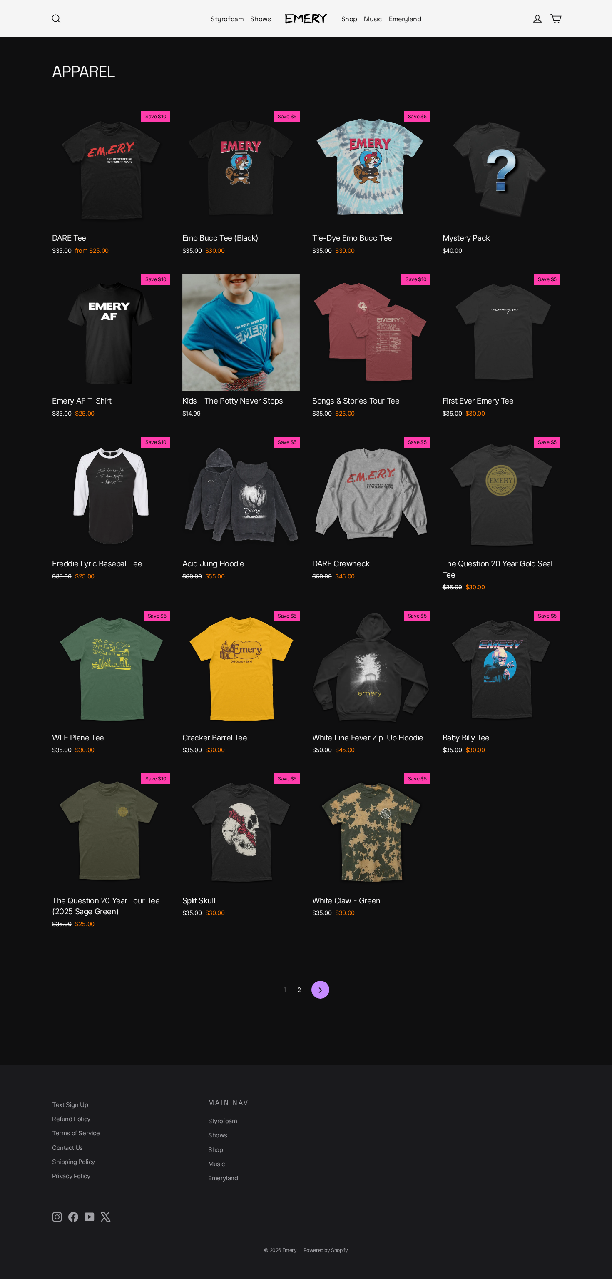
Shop (349, 19)
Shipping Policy (73, 1162)
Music (373, 19)
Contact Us (67, 1148)
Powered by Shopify (326, 1250)
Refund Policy (71, 1119)
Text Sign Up (70, 1105)
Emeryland (405, 19)
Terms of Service (76, 1133)
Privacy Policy (71, 1176)
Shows (260, 19)
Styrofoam (227, 19)
